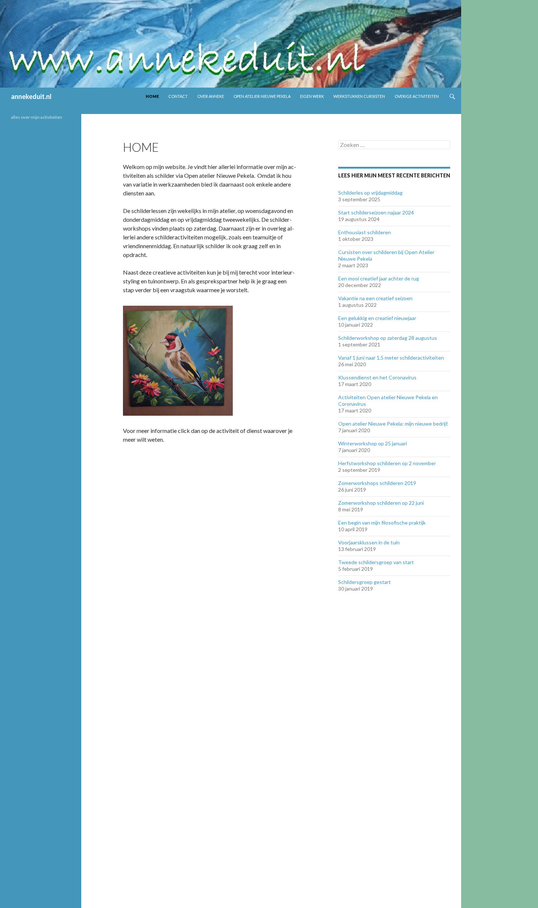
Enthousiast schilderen (364, 232)
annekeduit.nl (31, 96)
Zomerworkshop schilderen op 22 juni (381, 503)
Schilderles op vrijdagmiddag (370, 193)
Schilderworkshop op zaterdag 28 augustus (387, 338)
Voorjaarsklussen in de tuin (369, 542)
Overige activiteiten (417, 96)
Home (152, 96)
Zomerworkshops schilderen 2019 (377, 483)
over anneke (210, 96)
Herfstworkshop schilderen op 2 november (387, 463)
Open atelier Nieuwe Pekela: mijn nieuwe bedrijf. (393, 423)
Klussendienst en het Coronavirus (377, 377)
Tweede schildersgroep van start (376, 562)
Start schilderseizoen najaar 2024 (376, 212)
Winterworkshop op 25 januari (372, 443)
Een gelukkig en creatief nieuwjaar (377, 318)
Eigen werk (312, 96)
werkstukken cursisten (359, 96)
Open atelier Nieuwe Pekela (262, 96)
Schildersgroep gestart (364, 582)
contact (178, 96)
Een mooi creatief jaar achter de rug (378, 278)
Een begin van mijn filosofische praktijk (382, 522)
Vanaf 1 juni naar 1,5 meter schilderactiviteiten (391, 357)
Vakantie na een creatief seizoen (375, 298)
